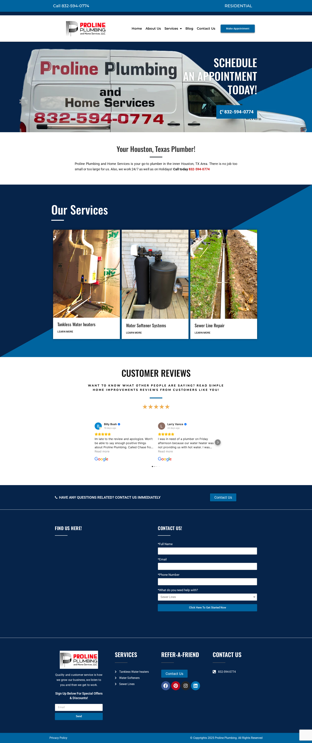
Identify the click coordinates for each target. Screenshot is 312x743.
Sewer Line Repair (209, 325)
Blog (189, 29)
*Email (162, 559)
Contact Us (206, 29)
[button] (94, 442)
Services (171, 29)
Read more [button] (102, 451)
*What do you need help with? (178, 590)
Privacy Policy (58, 738)
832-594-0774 (199, 169)
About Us (153, 29)
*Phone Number (168, 574)
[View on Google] (98, 426)
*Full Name (165, 544)
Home (137, 29)
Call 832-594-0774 (71, 5)
